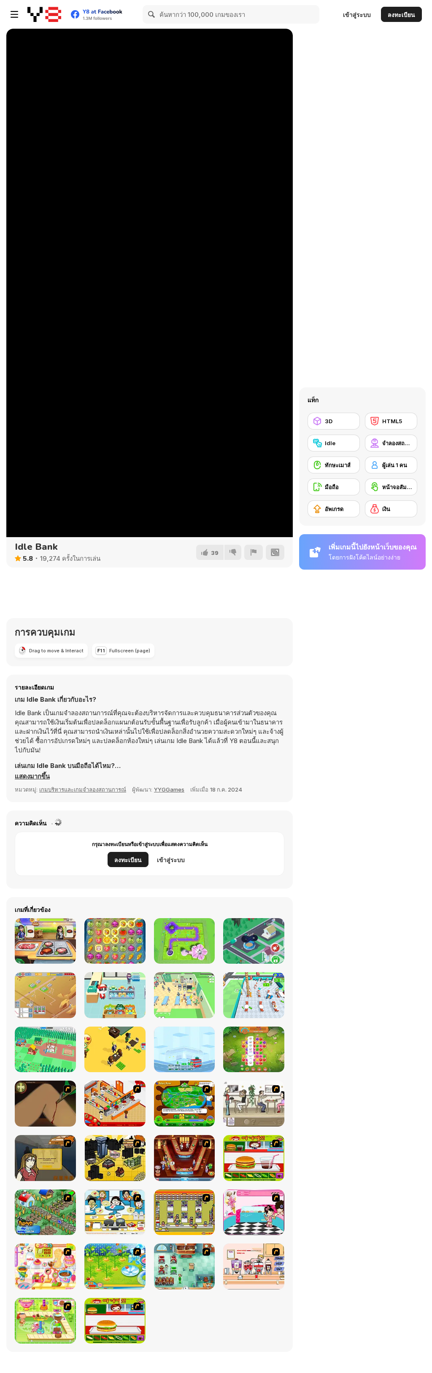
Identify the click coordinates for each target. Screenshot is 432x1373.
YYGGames (169, 789)
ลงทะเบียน (401, 14)
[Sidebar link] (14, 14)
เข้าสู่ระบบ (357, 14)
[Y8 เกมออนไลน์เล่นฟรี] (44, 14)
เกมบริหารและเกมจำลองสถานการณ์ (82, 789)
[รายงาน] (253, 552)
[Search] (152, 14)
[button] (32, 776)
